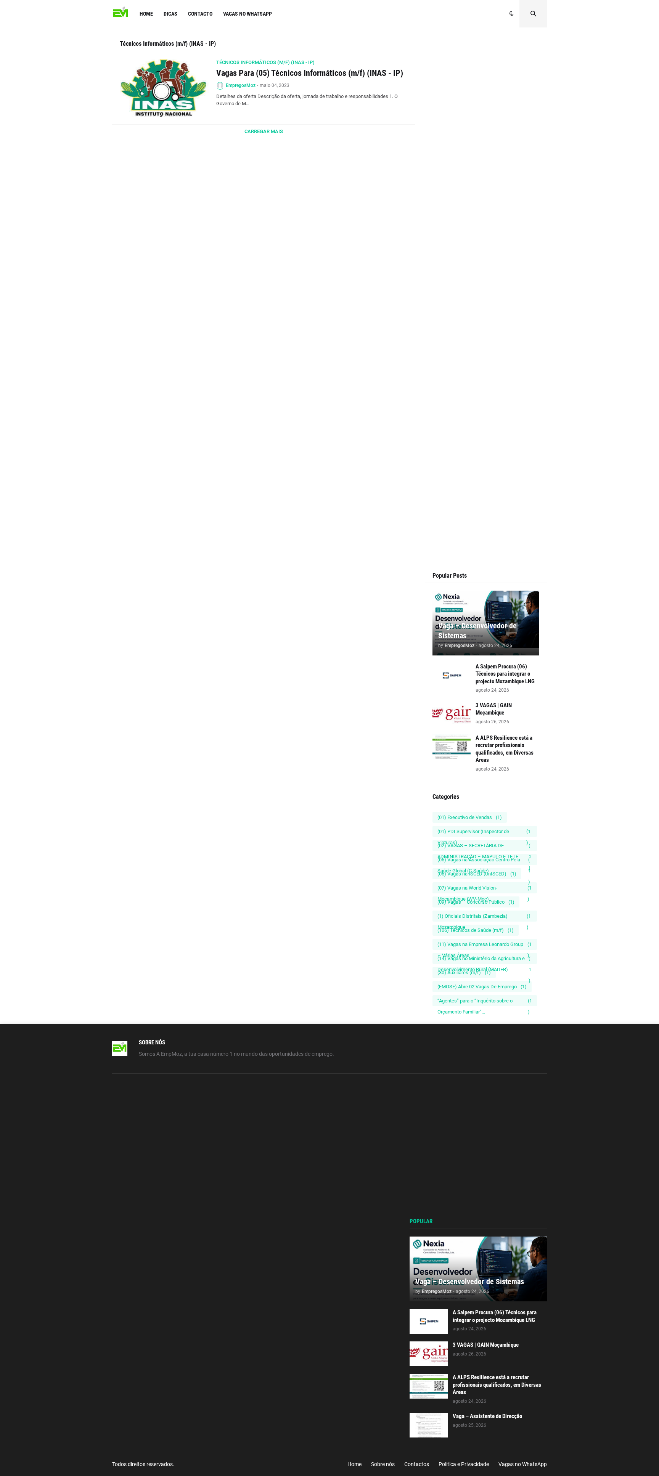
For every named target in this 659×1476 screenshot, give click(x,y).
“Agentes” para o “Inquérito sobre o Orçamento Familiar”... (484, 1002)
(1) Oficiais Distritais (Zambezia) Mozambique (484, 917)
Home (354, 1464)
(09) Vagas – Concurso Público (475, 902)
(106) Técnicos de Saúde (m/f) (475, 930)
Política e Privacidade (464, 1464)
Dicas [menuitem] (170, 14)
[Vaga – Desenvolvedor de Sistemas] (478, 1269)
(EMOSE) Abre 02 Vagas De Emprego (482, 986)
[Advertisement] (485, 183)
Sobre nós (383, 1464)
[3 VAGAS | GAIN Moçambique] (451, 714)
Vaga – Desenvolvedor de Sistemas (477, 630)
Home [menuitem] (146, 14)
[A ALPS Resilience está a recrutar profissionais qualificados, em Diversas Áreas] (451, 746)
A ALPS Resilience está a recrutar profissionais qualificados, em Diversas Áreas (505, 749)
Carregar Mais (263, 131)
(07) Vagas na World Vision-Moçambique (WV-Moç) (484, 889)
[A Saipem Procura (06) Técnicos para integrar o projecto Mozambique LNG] (451, 675)
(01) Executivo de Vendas (469, 817)
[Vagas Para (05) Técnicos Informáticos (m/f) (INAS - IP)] (164, 88)
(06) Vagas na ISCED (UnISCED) (476, 874)
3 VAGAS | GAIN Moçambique (494, 709)
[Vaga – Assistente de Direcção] (429, 1425)
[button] (511, 13)
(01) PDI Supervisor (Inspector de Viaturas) (483, 833)
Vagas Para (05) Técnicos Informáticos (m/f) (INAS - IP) (309, 73)
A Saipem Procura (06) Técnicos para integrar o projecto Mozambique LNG (505, 674)
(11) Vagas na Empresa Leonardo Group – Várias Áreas (484, 945)
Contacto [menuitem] (200, 14)
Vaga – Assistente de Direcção (487, 1416)
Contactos (416, 1464)
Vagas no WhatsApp (522, 1464)
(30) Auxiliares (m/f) (464, 972)
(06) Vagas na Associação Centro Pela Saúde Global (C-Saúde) (484, 861)
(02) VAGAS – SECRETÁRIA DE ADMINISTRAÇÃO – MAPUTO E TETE (484, 847)
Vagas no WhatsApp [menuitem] (247, 14)
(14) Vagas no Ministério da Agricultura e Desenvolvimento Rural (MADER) (484, 960)
